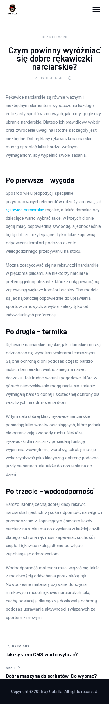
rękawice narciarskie (25, 209)
